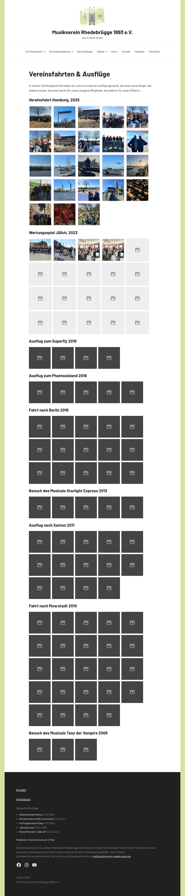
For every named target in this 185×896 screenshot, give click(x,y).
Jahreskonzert (27, 827)
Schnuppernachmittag (31, 823)
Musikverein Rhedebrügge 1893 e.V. (92, 32)
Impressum (23, 799)
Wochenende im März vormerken (36, 818)
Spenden (139, 51)
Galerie (100, 51)
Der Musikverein (33, 51)
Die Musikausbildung (59, 51)
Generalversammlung (30, 814)
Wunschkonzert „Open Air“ (33, 831)
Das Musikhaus (84, 51)
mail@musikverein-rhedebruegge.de (111, 856)
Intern (114, 51)
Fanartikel (154, 51)
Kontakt (126, 51)
